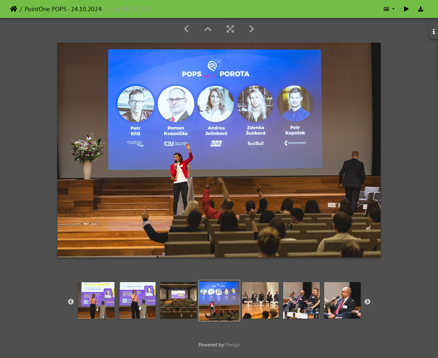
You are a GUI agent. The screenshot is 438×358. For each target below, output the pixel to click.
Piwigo (232, 344)
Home (13, 9)
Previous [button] (71, 302)
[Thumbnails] (208, 29)
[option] (96, 300)
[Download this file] (420, 9)
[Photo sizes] (389, 9)
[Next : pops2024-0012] (251, 29)
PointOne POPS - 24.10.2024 (63, 9)
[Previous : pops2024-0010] (186, 29)
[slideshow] (406, 9)
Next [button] (367, 302)
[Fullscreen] (230, 29)
